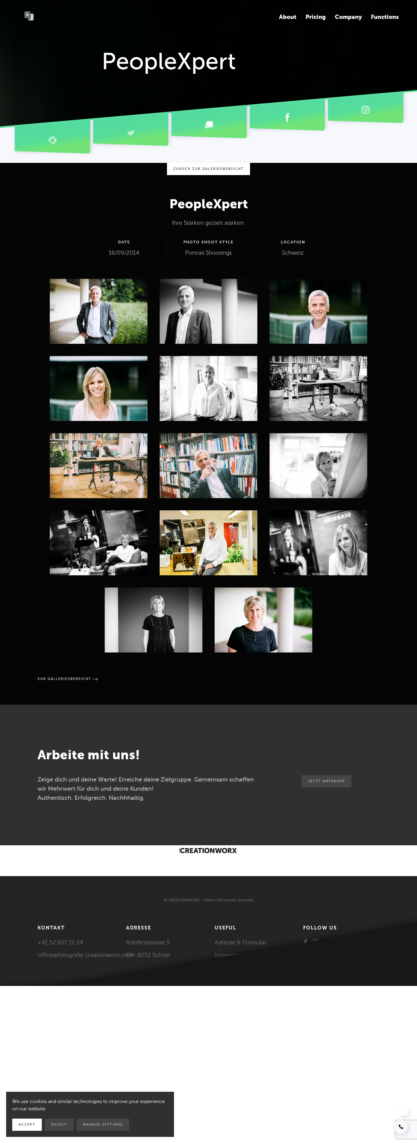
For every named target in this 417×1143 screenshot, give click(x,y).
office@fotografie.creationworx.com (85, 955)
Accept (27, 1125)
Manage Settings (103, 1125)
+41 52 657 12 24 (60, 942)
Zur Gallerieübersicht (64, 679)
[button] (98, 311)
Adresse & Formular (241, 942)
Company (348, 16)
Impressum (229, 955)
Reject (59, 1125)
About (287, 16)
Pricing (316, 16)
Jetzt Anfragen (326, 781)
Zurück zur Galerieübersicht (208, 169)
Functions (385, 16)
